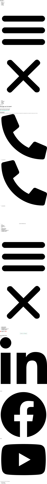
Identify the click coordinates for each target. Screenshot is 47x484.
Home (2, 100)
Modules (2, 102)
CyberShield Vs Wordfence (4, 329)
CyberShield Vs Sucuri (3, 231)
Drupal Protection (3, 229)
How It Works (2, 2)
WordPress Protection (3, 228)
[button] (23, 53)
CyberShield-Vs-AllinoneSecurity (5, 230)
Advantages (2, 3)
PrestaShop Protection (3, 327)
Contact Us (2, 4)
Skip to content (1, 0)
